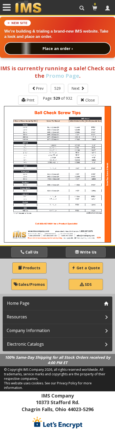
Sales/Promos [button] (31, 284)
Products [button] (31, 267)
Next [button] (76, 88)
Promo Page (62, 75)
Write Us (88, 252)
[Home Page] (28, 7)
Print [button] (29, 100)
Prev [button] (40, 88)
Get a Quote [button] (87, 267)
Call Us (31, 252)
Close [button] (89, 100)
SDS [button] (88, 284)
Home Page (18, 303)
